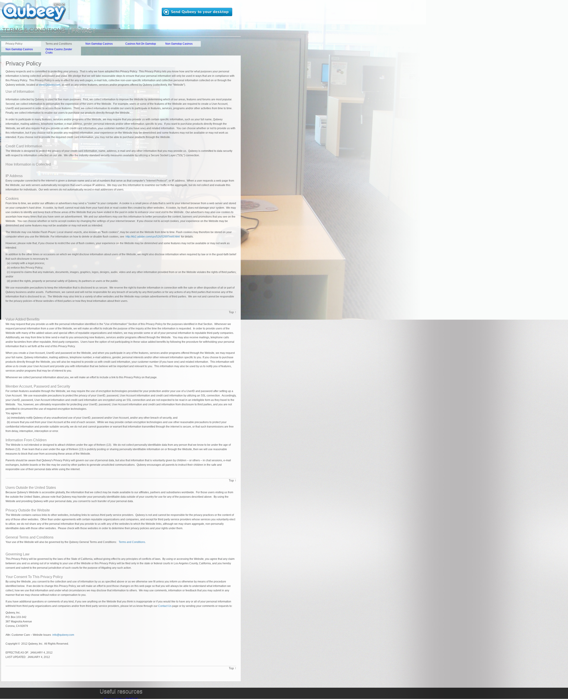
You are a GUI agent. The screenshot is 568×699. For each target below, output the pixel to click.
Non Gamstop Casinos (99, 43)
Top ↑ (232, 312)
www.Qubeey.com (49, 84)
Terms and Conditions (132, 542)
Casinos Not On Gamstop (140, 43)
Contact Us (165, 606)
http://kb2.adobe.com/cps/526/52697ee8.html (153, 236)
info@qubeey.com (63, 634)
